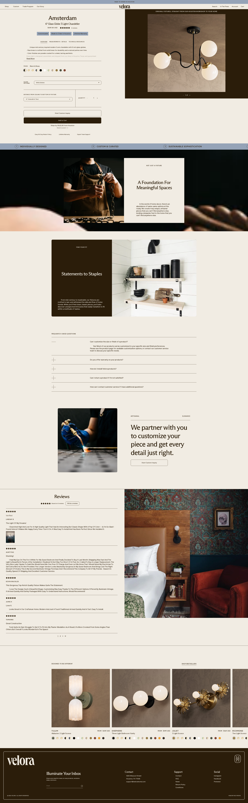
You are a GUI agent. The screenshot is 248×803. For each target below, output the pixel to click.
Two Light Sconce (239, 734)
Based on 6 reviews (58, 503)
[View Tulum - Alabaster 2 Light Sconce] (81, 698)
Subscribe (82, 786)
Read (31, 58)
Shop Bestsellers (189, 664)
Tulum (55, 731)
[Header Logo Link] (124, 6)
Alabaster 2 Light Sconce (61, 734)
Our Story (40, 6)
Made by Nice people (235, 795)
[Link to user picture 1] (10, 537)
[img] (60, 511)
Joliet (175, 731)
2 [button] (60, 636)
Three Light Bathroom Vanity (123, 734)
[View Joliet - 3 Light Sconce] (201, 698)
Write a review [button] (72, 503)
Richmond (237, 731)
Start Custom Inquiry (62, 113)
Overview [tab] (43, 41)
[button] (65, 28)
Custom (16, 6)
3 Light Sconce (178, 734)
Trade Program (28, 6)
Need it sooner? (61, 128)
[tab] (77, 42)
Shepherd (117, 731)
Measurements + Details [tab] (58, 41)
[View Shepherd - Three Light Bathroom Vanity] (141, 698)
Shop (7, 6)
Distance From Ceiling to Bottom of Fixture (40, 94)
